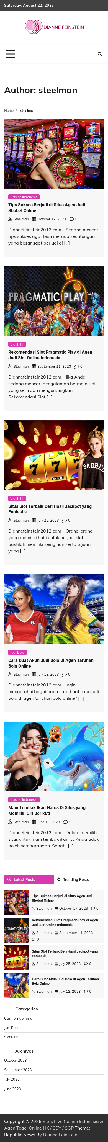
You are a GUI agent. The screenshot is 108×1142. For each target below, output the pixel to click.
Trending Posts (76, 879)
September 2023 (18, 1070)
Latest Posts (24, 879)
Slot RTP (17, 344)
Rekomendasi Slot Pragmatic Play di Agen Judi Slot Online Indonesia (50, 355)
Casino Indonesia (24, 197)
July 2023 (12, 1079)
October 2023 (15, 1060)
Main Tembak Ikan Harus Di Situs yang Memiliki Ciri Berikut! (47, 810)
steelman (21, 219)
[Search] (100, 54)
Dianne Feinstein (60, 1134)
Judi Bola (17, 652)
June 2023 (12, 1089)
